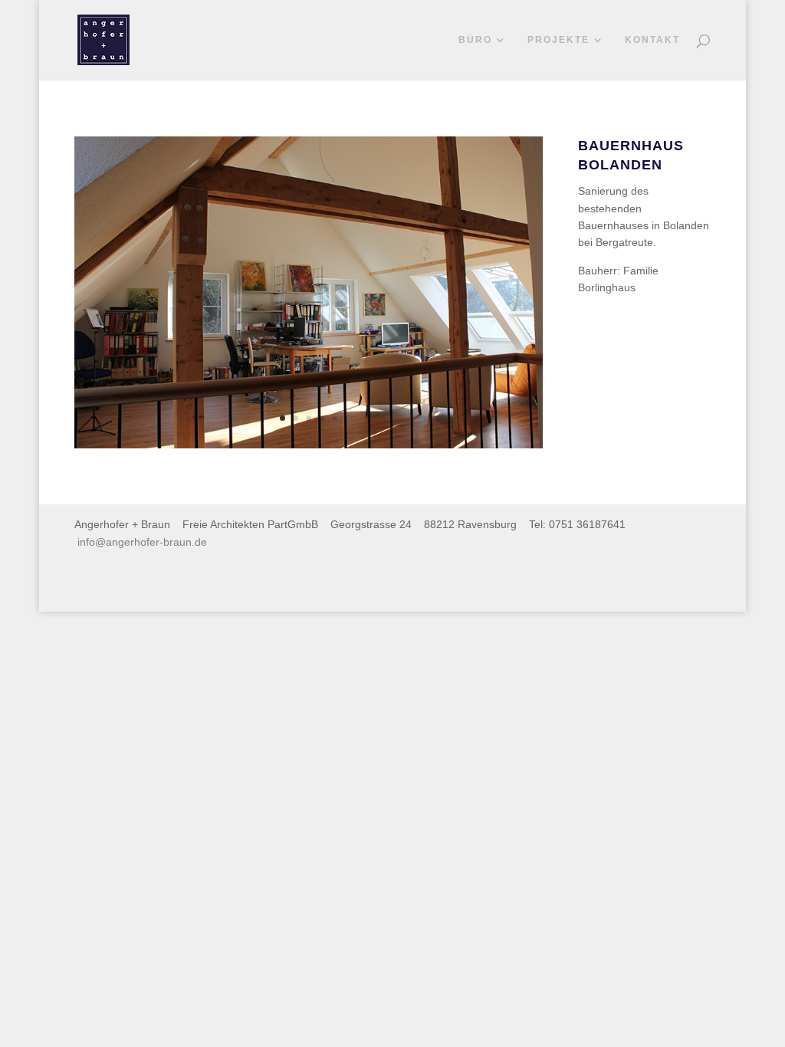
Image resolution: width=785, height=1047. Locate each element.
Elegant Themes (156, 591)
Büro (475, 39)
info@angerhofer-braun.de (142, 542)
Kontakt (652, 39)
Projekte (558, 39)
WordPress (264, 591)
